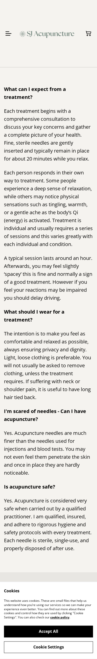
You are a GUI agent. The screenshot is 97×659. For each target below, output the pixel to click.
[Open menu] (8, 33)
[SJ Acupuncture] (47, 33)
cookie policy (59, 617)
